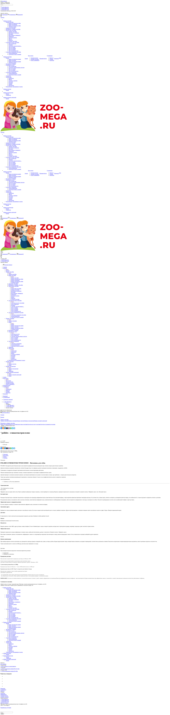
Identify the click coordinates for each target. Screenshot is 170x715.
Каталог (7, 270)
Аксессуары (14, 350)
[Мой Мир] (5, 428)
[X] (7, 428)
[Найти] (1, 6)
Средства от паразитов (16, 343)
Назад (7, 269)
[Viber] (9, 428)
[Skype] (12, 428)
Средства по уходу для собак (17, 303)
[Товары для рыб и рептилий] (13, 96)
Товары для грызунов (13, 368)
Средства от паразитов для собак (18, 314)
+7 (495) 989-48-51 (5, 7)
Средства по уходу (15, 334)
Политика (3, 693)
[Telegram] (14, 428)
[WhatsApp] (10, 428)
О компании (8, 389)
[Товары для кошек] (13, 55)
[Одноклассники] (3, 428)
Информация (3, 694)
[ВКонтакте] (1, 428)
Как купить (8, 380)
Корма (12, 324)
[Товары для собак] (13, 19)
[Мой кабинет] (1, 16)
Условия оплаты (4, 695)
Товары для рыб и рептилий (14, 374)
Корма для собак (15, 277)
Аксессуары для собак (16, 288)
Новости (2, 690)
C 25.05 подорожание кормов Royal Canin (10, 668)
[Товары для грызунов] (13, 91)
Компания (3, 688)
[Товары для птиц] (13, 88)
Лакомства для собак (12, 424)
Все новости (3, 664)
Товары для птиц (12, 364)
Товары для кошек (12, 320)
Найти (2, 713)
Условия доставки (5, 696)
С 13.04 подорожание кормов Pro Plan (9, 671)
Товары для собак (12, 274)
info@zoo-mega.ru (6, 412)
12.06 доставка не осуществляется (8, 666)
